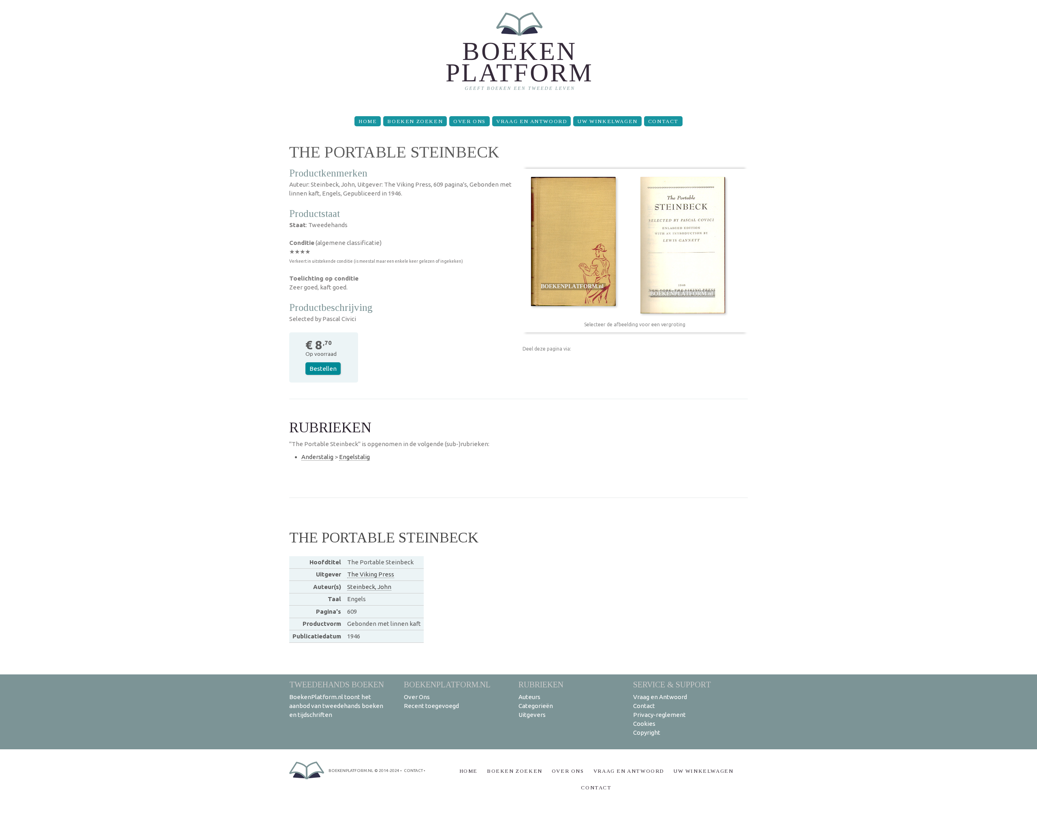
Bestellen (323, 368)
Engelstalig (354, 456)
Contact (663, 121)
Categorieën (535, 705)
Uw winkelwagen (607, 121)
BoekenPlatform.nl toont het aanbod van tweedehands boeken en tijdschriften (336, 705)
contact (413, 770)
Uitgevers (532, 714)
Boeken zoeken (415, 121)
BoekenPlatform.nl (447, 684)
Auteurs (529, 696)
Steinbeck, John (369, 586)
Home (367, 121)
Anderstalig (317, 456)
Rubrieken (540, 684)
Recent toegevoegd (431, 705)
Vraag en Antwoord (531, 121)
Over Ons (469, 121)
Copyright (646, 732)
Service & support (672, 684)
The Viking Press (370, 574)
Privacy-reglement (659, 714)
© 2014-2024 (386, 770)
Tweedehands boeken (336, 684)
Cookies (644, 723)
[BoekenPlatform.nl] (518, 54)
